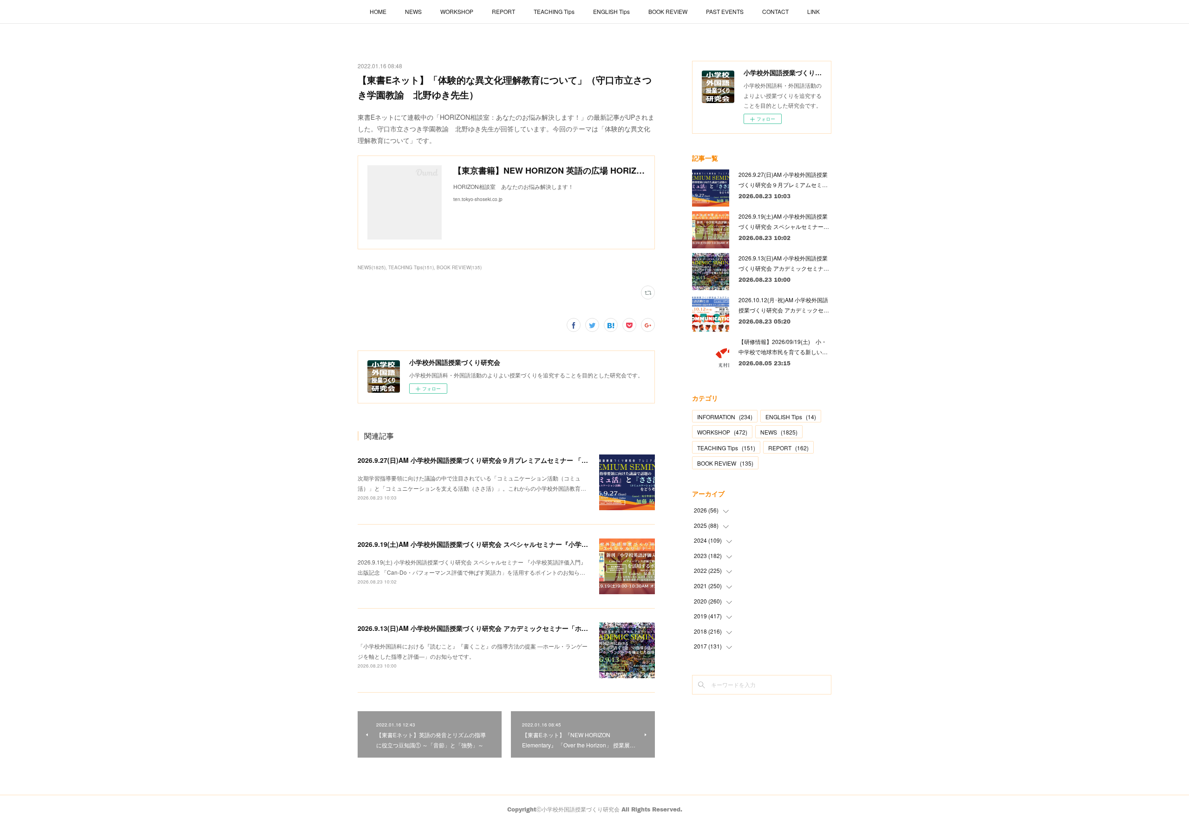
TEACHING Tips (554, 11)
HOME (378, 11)
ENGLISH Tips (611, 11)
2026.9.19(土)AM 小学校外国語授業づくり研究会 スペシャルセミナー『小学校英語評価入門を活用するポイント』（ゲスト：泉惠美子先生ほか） (570, 544)
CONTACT (775, 11)
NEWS (413, 11)
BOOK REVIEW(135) (459, 267)
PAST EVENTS (725, 11)
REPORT (503, 11)
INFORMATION (724, 417)
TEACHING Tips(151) (411, 267)
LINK (813, 11)
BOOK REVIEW (667, 11)
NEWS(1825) (371, 267)
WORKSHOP (456, 11)
